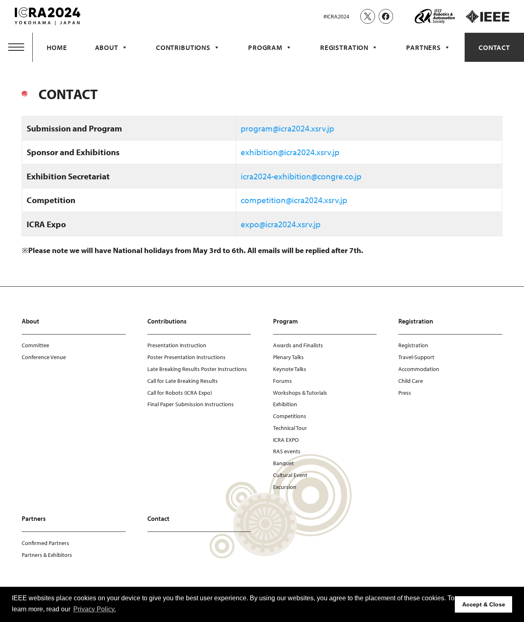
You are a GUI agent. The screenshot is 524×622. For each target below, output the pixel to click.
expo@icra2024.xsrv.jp (281, 224)
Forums (282, 381)
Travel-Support (416, 357)
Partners (423, 47)
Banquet (283, 463)
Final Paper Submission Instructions (190, 404)
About (106, 47)
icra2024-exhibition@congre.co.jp (301, 176)
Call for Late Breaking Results (182, 381)
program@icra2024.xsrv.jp (287, 128)
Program (265, 47)
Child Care (410, 381)
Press (404, 392)
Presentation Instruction (176, 345)
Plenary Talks (288, 357)
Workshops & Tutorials (300, 392)
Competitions (289, 416)
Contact (494, 47)
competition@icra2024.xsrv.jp (294, 200)
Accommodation (418, 369)
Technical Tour (290, 428)
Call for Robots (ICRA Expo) (179, 392)
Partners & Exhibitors (47, 555)
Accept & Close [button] (483, 604)
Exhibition (285, 404)
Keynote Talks (289, 369)
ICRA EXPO (286, 439)
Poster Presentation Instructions (186, 357)
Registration (344, 47)
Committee (35, 345)
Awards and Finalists (298, 345)
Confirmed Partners (45, 543)
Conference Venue (44, 357)
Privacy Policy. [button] (94, 609)
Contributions (183, 47)
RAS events (286, 451)
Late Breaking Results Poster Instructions (197, 369)
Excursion (284, 487)
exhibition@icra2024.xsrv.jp (290, 152)
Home (57, 47)
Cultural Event (290, 475)
